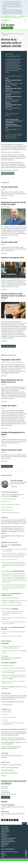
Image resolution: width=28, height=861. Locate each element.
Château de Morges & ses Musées (9, 767)
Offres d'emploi (13, 17)
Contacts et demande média (8, 838)
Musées (3, 853)
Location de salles (7, 173)
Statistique (4, 836)
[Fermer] (26, 1)
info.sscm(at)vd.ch (5, 792)
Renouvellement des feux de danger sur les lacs (12, 381)
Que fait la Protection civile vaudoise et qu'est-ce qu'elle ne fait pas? (13, 296)
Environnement (20, 362)
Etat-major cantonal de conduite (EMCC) (11, 764)
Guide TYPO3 (4, 844)
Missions (3, 170)
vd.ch (2, 32)
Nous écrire (5, 797)
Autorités (3, 17)
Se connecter (5, 20)
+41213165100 (4, 791)
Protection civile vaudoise (7, 770)
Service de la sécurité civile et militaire (13, 782)
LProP (23, 668)
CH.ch (2, 856)
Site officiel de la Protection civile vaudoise (13, 701)
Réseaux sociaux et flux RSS (8, 841)
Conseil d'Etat (4, 828)
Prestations (19, 17)
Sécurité (8, 206)
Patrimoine (4, 855)
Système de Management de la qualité (13, 433)
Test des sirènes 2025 (9, 242)
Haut (23, 823)
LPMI (4, 683)
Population (9, 362)
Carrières (4, 753)
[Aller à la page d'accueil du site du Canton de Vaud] (14, 24)
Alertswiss (3, 775)
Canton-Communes (7, 704)
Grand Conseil (4, 826)
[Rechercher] (25, 20)
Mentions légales (5, 843)
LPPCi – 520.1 (14, 648)
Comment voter (5, 831)
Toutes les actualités (8, 346)
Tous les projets (7, 466)
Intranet (3, 846)
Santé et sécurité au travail (11, 450)
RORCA (11, 678)
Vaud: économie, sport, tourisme (9, 851)
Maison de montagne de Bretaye (9, 773)
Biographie (14, 486)
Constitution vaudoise (7, 665)
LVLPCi (12, 672)
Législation (7, 17)
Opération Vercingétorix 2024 (12, 257)
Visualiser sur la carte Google (8, 794)
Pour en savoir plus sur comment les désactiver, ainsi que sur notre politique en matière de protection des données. (12, 11)
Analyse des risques (9, 405)
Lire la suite (4, 198)
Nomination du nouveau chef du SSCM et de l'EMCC (13, 203)
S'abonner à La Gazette (7, 840)
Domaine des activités (12, 170)
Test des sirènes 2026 (9, 187)
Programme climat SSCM (11, 360)
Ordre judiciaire (5, 830)
